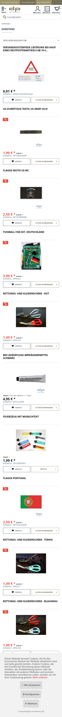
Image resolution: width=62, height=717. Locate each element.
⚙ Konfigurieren (31, 694)
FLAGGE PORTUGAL (14, 478)
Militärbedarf (43, 2)
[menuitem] (4, 10)
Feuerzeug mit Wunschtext (21, 416)
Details (43, 469)
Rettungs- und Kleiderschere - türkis (28, 539)
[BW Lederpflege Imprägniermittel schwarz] (31, 379)
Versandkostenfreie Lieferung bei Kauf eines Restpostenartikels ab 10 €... (29, 49)
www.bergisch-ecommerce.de (32, 711)
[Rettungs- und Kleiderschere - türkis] (31, 563)
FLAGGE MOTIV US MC (16, 170)
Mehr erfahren (40, 677)
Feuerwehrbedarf (10, 2)
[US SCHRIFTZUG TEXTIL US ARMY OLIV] (31, 132)
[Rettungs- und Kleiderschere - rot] (31, 317)
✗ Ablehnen (31, 703)
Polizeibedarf (28, 2)
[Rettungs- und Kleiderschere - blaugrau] (31, 625)
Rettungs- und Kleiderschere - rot (26, 293)
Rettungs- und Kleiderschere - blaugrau (30, 601)
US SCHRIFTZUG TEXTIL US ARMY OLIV (25, 109)
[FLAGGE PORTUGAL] (31, 502)
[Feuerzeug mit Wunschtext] (31, 440)
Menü (4, 12)
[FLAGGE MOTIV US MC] (31, 194)
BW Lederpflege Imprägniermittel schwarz (25, 357)
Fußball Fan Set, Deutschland (23, 232)
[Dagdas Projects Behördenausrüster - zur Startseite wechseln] (15, 10)
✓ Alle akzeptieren (31, 685)
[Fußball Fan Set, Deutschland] (31, 256)
